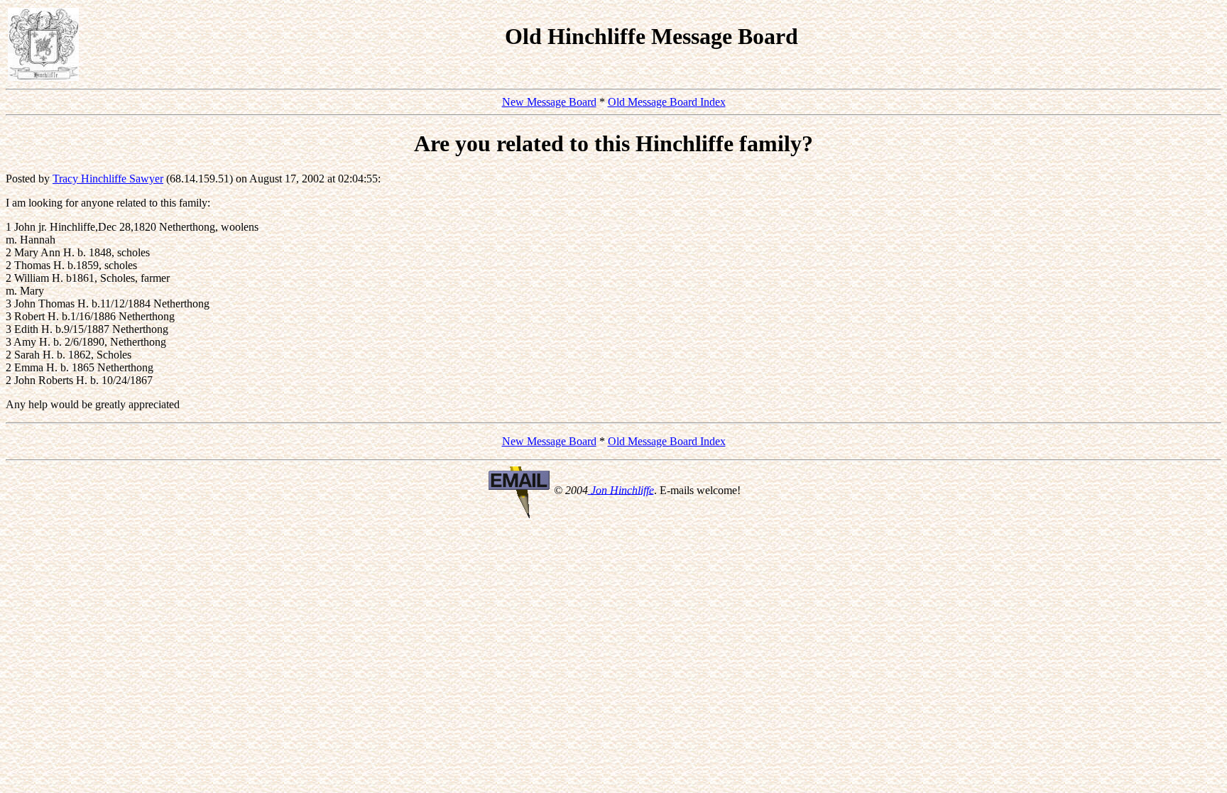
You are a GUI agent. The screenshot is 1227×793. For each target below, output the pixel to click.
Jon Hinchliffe (621, 489)
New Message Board (549, 102)
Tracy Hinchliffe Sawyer (108, 179)
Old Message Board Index (667, 102)
